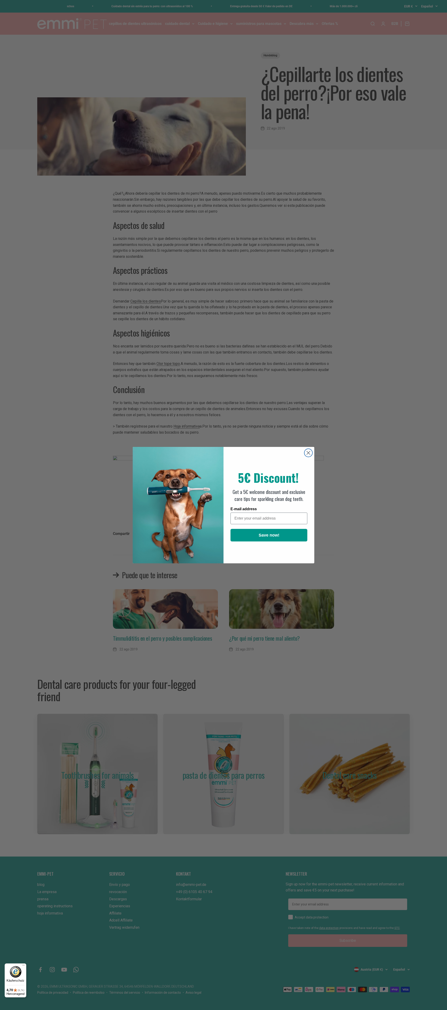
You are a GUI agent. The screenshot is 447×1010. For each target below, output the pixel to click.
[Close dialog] (308, 453)
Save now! (269, 535)
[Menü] (23, 966)
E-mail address (243, 509)
